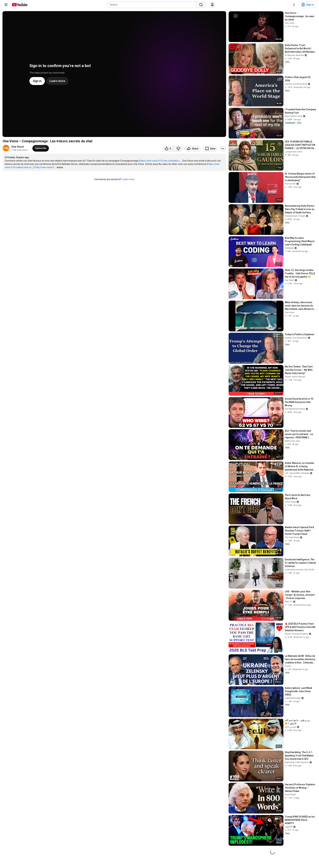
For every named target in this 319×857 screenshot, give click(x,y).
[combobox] (152, 5)
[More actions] (222, 148)
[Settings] (294, 5)
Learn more (128, 179)
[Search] (201, 4)
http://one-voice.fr (44, 167)
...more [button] (59, 167)
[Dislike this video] (178, 148)
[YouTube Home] (19, 4)
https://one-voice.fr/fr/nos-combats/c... (160, 160)
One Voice (17, 146)
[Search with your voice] (212, 4)
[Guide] (6, 5)
